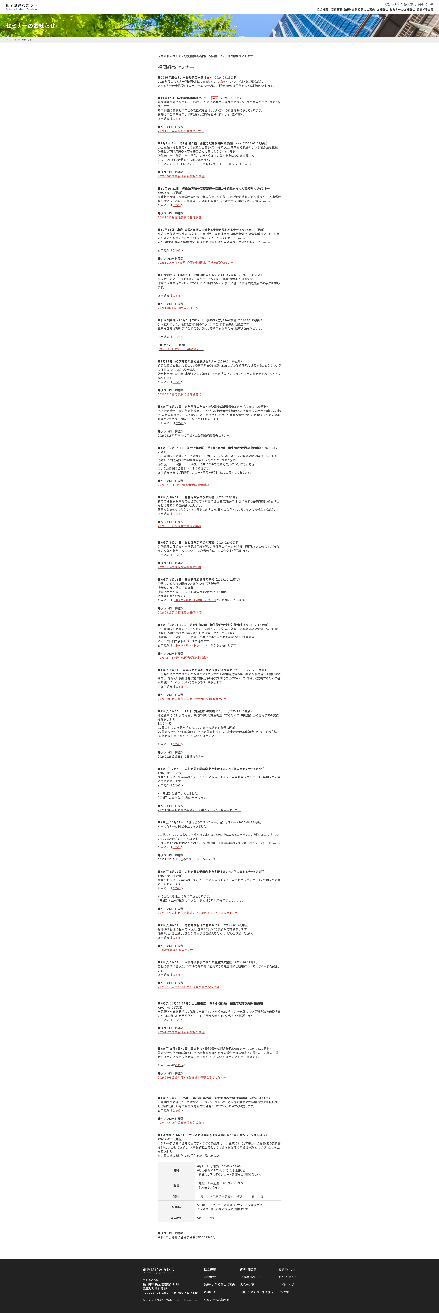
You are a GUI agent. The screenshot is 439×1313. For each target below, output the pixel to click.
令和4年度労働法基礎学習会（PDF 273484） (187, 1237)
